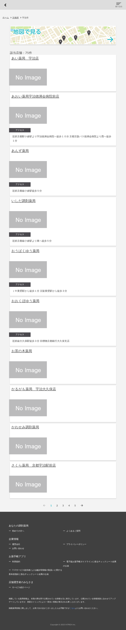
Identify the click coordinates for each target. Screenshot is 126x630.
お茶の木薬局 (21, 351)
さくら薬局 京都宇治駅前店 (33, 465)
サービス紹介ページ (21, 588)
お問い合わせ (18, 549)
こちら (72, 608)
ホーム (5, 18)
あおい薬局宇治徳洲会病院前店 (35, 96)
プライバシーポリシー (76, 544)
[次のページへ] (81, 505)
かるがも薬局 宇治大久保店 (33, 389)
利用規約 (16, 562)
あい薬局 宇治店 (25, 58)
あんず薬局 (20, 150)
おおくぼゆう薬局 (25, 301)
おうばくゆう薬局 (25, 251)
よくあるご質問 (73, 531)
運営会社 (16, 544)
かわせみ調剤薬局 (25, 427)
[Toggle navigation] (119, 4)
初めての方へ (18, 531)
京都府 (15, 18)
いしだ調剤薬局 (23, 201)
